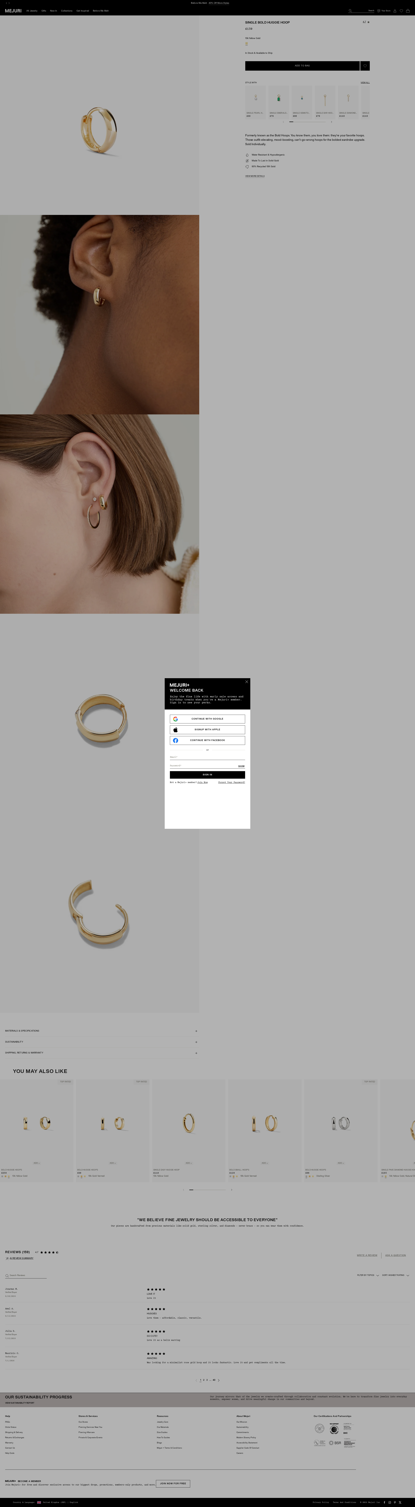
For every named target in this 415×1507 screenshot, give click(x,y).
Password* (175, 766)
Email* (174, 757)
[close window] (247, 682)
